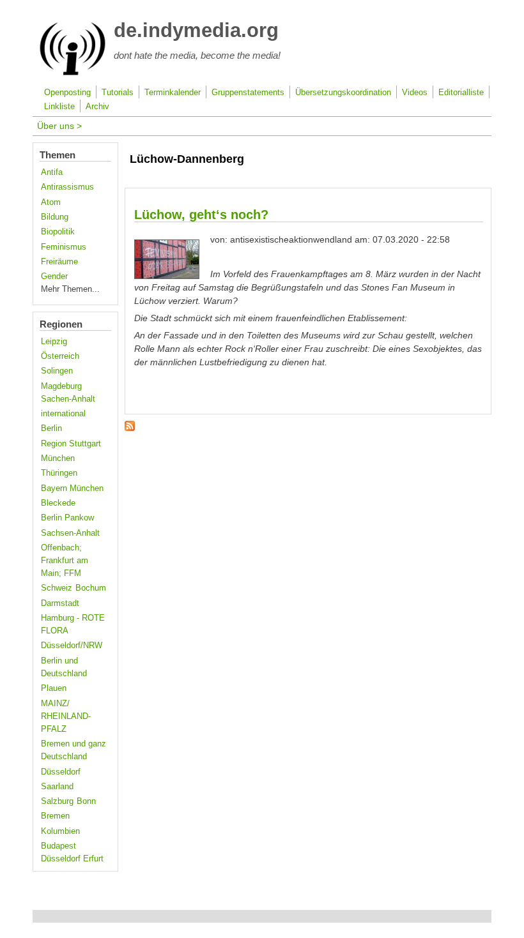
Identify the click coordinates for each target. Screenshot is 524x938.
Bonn (86, 801)
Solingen (57, 371)
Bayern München (72, 488)
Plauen (53, 688)
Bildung (54, 217)
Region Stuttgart (71, 443)
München (58, 458)
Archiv (97, 106)
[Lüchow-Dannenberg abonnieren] (130, 428)
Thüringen (59, 473)
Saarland (57, 786)
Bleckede (58, 503)
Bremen (55, 816)
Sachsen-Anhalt (70, 533)
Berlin (51, 428)
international (63, 413)
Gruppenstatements (248, 92)
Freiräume (59, 261)
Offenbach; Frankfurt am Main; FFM (64, 560)
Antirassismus (67, 187)
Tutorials (118, 92)
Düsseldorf (61, 772)
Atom (51, 202)
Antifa (52, 172)
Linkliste (59, 106)
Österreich (60, 356)
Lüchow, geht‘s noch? (201, 215)
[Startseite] (72, 73)
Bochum (90, 588)
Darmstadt (60, 603)
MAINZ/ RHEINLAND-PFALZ (66, 716)
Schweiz (56, 588)
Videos (415, 92)
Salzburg (57, 801)
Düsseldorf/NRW (71, 645)
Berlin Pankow (67, 517)
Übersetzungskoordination (343, 92)
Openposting (67, 92)
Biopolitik (58, 231)
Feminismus (63, 247)
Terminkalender (172, 92)
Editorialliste (461, 92)
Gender (54, 276)
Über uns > (59, 126)
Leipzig (54, 341)
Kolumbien (60, 831)
